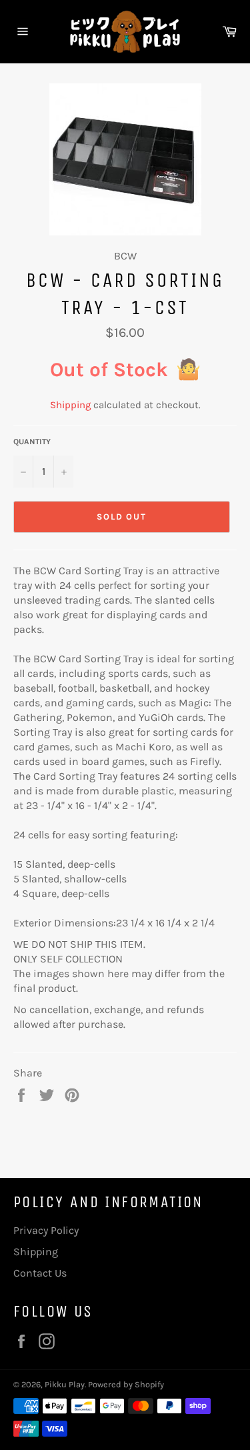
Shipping (70, 405)
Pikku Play (65, 1384)
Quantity (32, 441)
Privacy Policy (46, 1230)
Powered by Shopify (126, 1384)
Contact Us (40, 1273)
